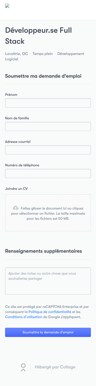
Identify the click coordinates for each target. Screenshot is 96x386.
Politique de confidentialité (50, 312)
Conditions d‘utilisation (23, 317)
